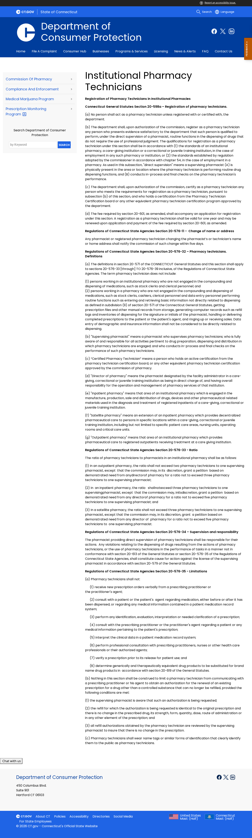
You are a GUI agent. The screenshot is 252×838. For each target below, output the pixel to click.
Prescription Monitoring (26, 111)
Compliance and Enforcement (32, 89)
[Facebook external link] (214, 31)
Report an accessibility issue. (220, 2)
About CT (43, 816)
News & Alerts (185, 51)
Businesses (101, 51)
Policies (60, 816)
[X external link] (226, 777)
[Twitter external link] (223, 31)
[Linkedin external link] (231, 31)
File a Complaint (44, 51)
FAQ (205, 51)
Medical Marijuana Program (30, 98)
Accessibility (79, 816)
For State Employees (35, 821)
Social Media (123, 816)
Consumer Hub (74, 51)
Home (20, 51)
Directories (101, 816)
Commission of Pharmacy (29, 79)
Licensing (161, 51)
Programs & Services (131, 51)
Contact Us (223, 51)
